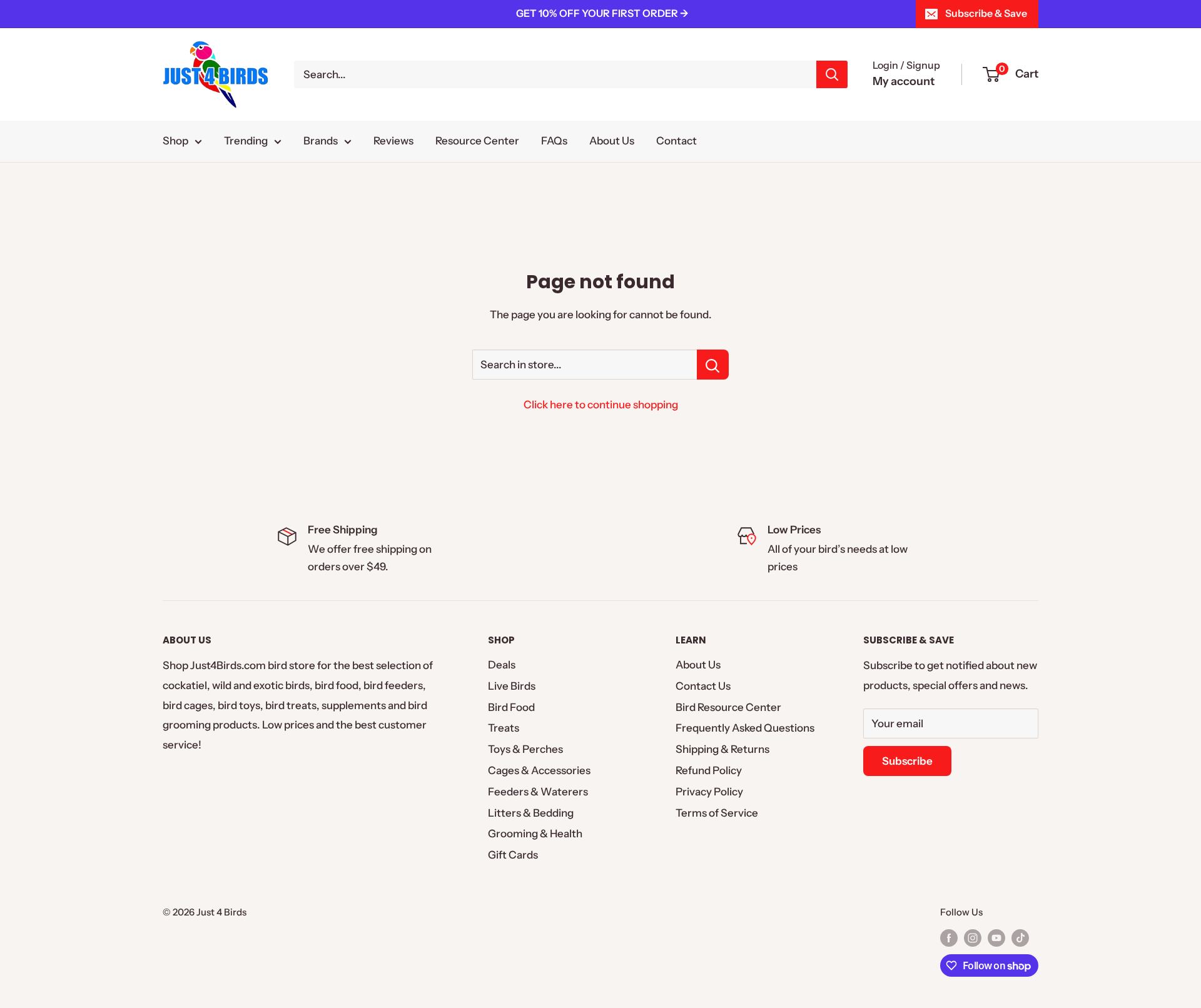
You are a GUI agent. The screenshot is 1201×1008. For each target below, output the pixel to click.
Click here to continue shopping (601, 404)
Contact (676, 140)
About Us (611, 140)
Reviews (393, 140)
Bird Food (511, 707)
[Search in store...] (713, 365)
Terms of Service (717, 813)
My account (904, 81)
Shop (175, 140)
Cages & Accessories (539, 770)
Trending (246, 140)
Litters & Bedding (531, 813)
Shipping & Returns (722, 749)
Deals (501, 664)
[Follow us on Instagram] (972, 938)
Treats (503, 728)
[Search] (832, 74)
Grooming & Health (535, 833)
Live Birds (511, 686)
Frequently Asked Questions (745, 728)
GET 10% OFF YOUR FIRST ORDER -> (602, 13)
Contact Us (703, 686)
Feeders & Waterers (538, 791)
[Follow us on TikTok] (1020, 938)
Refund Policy (709, 770)
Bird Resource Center (728, 707)
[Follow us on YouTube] (996, 938)
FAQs (554, 140)
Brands (320, 140)
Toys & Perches (525, 749)
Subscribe (907, 761)
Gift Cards (513, 855)
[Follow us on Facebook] (949, 938)
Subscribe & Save (986, 13)
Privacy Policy (709, 791)
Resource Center (477, 140)
